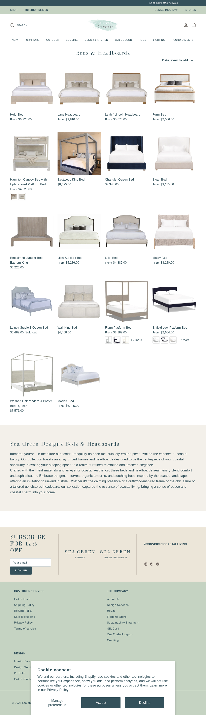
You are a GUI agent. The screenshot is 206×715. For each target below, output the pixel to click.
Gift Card (113, 628)
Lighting (159, 40)
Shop (13, 10)
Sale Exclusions (24, 616)
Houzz (111, 610)
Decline (144, 703)
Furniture (32, 40)
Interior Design (36, 10)
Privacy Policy (58, 690)
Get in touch (22, 599)
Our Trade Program (120, 634)
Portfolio (19, 673)
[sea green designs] (103, 25)
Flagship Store (117, 616)
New (15, 40)
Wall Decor (123, 40)
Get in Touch (22, 679)
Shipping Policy (24, 604)
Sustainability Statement (123, 622)
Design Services (118, 604)
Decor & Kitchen (96, 40)
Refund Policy (23, 610)
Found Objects (182, 40)
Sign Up (21, 570)
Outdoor (52, 40)
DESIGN (19, 653)
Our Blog (113, 640)
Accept (101, 703)
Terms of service (25, 628)
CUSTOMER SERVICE (29, 591)
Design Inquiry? (166, 10)
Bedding (72, 40)
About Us (113, 599)
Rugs (142, 40)
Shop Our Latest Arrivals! (159, 3)
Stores (190, 10)
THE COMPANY (117, 591)
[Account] (186, 25)
